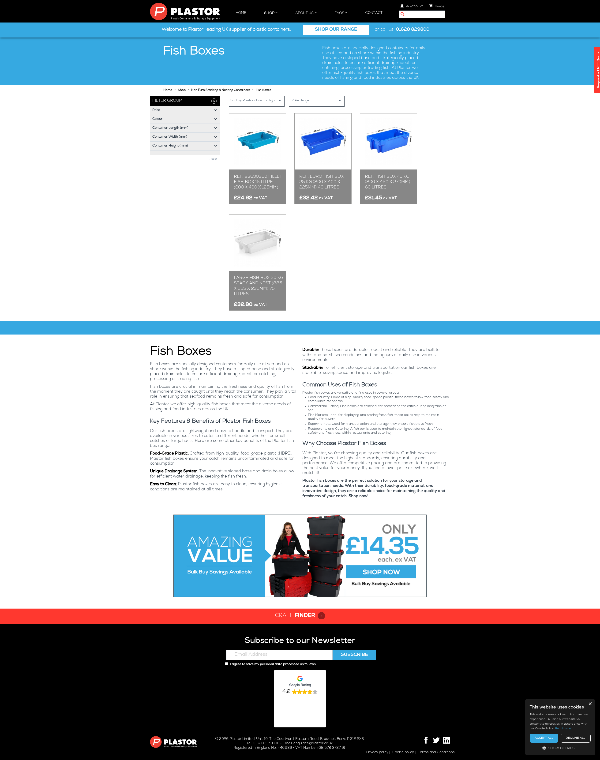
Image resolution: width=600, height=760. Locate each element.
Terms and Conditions (436, 752)
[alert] (560, 727)
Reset (213, 159)
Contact (373, 13)
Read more (563, 728)
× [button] (590, 704)
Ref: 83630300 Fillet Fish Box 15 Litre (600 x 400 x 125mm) (258, 182)
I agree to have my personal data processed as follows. (272, 664)
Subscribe (354, 655)
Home (241, 13)
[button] (560, 748)
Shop (269, 13)
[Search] (402, 15)
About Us (305, 13)
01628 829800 (412, 30)
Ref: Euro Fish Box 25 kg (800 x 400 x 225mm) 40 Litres (321, 182)
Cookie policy (403, 752)
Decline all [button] (575, 738)
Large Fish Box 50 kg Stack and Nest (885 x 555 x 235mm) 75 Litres (258, 286)
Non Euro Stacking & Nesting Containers (220, 90)
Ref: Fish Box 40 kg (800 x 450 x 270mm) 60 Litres (387, 182)
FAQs (339, 13)
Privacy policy (377, 752)
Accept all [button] (544, 738)
